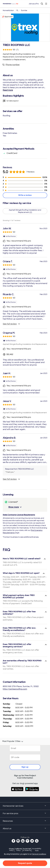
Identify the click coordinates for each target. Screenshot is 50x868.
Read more (8, 90)
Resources (8, 821)
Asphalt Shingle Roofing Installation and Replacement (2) (25, 211)
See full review (10, 324)
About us (7, 828)
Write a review (25, 195)
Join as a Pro (34, 4)
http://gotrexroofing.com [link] (15, 689)
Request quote (25, 863)
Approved (8, 17)
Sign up (25, 767)
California (18, 849)
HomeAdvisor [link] (8, 10)
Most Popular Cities (11, 741)
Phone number (13, 64)
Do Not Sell (27, 849)
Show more (13, 507)
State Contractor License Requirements (19, 515)
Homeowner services (13, 806)
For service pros (10, 813)
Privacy (11, 849)
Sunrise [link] (24, 10)
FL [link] (17, 10)
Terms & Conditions (39, 854)
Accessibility (36, 850)
